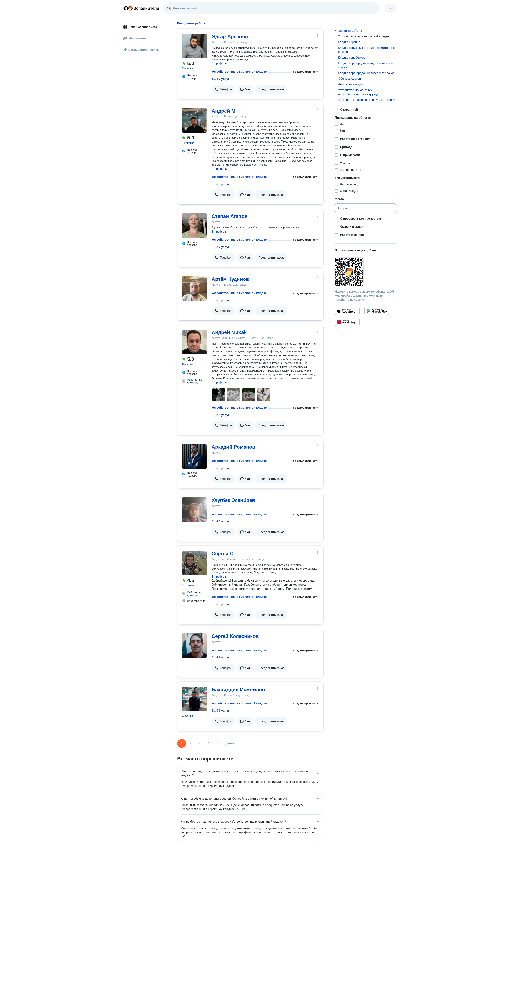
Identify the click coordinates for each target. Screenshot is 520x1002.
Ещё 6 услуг (220, 521)
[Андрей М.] (194, 120)
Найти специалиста (142, 27)
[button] (223, 89)
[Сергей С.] (194, 563)
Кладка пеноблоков (351, 57)
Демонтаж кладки (350, 84)
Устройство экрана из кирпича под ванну (366, 99)
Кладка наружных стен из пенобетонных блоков (366, 49)
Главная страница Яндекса (126, 8)
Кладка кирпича (349, 42)
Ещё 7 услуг (220, 79)
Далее (229, 743)
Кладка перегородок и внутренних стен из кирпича (367, 65)
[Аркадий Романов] (194, 456)
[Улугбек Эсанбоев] (194, 509)
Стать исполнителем (143, 49)
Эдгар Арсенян (230, 36)
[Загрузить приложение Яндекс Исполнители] (365, 271)
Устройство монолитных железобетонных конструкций (359, 92)
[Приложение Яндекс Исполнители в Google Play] (376, 311)
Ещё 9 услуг (220, 184)
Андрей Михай (229, 332)
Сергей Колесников (235, 636)
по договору (194, 381)
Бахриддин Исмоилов (238, 689)
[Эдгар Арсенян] (194, 46)
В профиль (219, 63)
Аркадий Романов (233, 447)
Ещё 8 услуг (220, 415)
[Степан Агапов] (194, 225)
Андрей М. (224, 111)
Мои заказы (137, 38)
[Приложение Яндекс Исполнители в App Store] (347, 311)
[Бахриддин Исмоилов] (194, 699)
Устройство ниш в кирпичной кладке (239, 71)
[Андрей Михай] (194, 342)
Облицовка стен (349, 78)
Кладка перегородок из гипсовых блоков (366, 73)
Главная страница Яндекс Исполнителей (141, 8)
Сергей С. (223, 553)
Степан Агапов (230, 216)
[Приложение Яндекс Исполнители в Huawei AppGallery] (347, 322)
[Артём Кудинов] (194, 288)
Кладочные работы (348, 30)
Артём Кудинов (230, 279)
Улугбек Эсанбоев (233, 500)
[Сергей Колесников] (194, 645)
